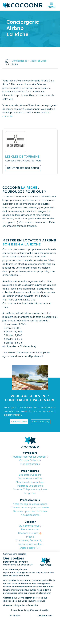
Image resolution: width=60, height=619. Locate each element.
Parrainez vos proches (30, 485)
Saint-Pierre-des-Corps (23, 168)
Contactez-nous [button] (19, 421)
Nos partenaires (30, 514)
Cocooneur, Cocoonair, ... (30, 540)
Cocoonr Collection (30, 460)
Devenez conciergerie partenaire (30, 507)
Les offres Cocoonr (30, 474)
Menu (51, 7)
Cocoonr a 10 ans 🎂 (30, 532)
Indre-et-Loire (38, 60)
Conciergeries (19, 60)
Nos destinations (30, 463)
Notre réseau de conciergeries (30, 503)
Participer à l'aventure (30, 544)
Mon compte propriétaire (30, 482)
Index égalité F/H (30, 547)
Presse (30, 536)
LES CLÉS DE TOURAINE (22, 156)
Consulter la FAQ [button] (40, 421)
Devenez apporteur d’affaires (30, 511)
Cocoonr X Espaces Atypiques (30, 489)
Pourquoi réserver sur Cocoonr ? (30, 456)
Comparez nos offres (30, 478)
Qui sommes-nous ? (30, 525)
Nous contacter (30, 529)
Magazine (30, 493)
